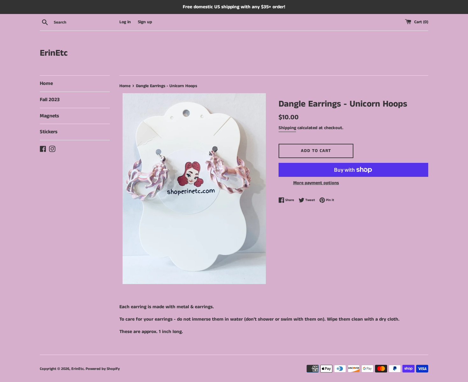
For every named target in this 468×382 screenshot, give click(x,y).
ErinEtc (54, 53)
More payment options (316, 183)
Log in (125, 22)
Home (46, 83)
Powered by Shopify (103, 369)
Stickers (48, 131)
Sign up (145, 22)
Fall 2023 (50, 99)
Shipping (287, 128)
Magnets (49, 116)
